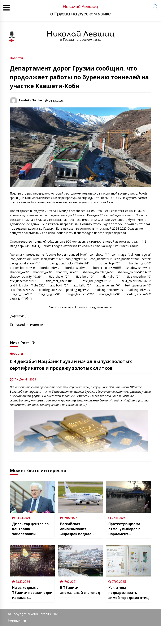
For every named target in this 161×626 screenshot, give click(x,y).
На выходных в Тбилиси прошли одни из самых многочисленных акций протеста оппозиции (32, 592)
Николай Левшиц (80, 34)
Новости (16, 58)
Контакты (17, 620)
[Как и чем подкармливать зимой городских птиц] (128, 560)
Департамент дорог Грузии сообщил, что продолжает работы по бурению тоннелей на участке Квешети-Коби (79, 77)
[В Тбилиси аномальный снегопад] (80, 560)
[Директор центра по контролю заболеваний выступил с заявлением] (32, 497)
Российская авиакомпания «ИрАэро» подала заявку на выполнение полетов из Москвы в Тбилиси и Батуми (80, 528)
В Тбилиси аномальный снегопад (80, 590)
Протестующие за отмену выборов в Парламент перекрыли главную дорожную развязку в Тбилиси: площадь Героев (127, 528)
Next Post (19, 342)
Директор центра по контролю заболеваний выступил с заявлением (30, 528)
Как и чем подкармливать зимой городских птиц (128, 592)
